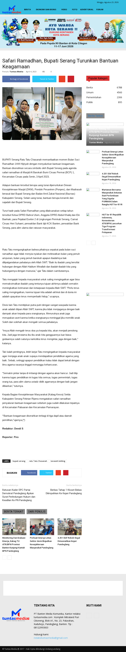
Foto (74, 9)
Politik (89, 102)
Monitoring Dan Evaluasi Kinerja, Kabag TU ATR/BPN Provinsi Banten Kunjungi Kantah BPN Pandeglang (13, 544)
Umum (90, 92)
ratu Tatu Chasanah (38, 461)
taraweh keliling (58, 461)
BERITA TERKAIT (13, 511)
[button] (120, 9)
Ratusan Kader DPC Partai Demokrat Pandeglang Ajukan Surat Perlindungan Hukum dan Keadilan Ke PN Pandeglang (18, 495)
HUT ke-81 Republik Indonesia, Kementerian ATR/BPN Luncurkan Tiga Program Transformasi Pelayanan (112, 223)
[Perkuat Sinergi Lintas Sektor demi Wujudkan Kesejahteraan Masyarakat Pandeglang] (42, 526)
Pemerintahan (93, 97)
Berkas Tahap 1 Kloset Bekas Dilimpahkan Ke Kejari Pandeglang (64, 491)
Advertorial (86, 9)
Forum (99, 9)
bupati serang (19, 461)
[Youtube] (96, 615)
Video (64, 9)
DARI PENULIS (36, 511)
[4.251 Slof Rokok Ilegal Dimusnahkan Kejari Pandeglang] (70, 526)
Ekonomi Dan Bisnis (46, 9)
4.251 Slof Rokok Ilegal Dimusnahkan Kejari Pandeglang (69, 541)
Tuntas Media (16, 71)
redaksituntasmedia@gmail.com (51, 637)
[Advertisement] (42, 149)
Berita (27, 9)
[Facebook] (89, 615)
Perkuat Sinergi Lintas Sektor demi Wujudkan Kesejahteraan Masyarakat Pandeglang (113, 157)
